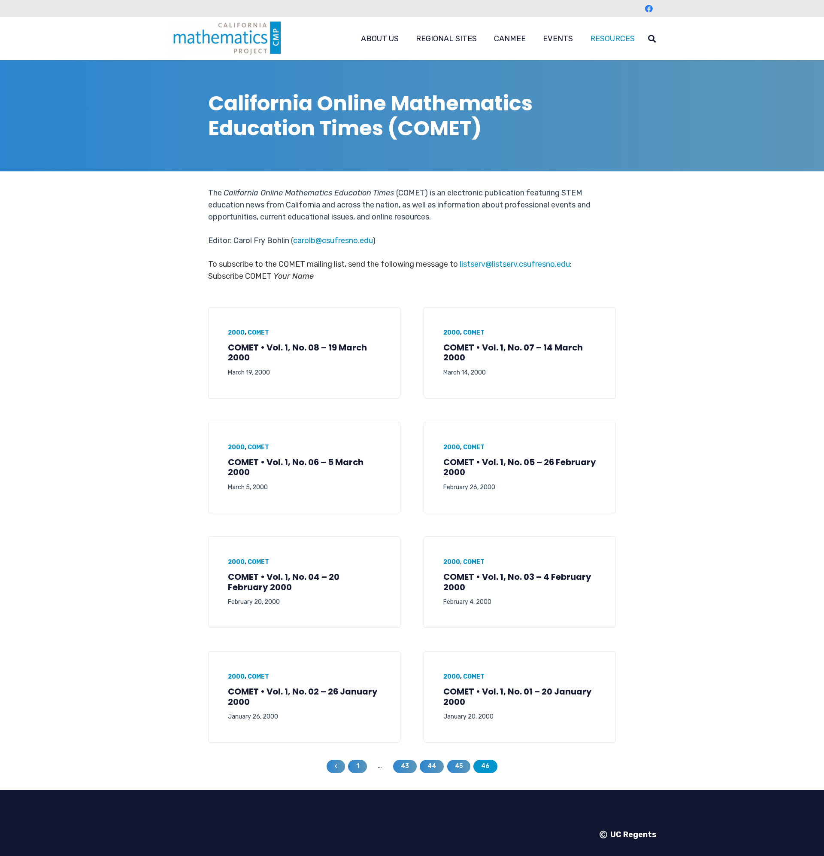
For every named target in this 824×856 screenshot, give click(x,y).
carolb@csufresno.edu (333, 240)
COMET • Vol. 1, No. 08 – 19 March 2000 (297, 352)
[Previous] (336, 766)
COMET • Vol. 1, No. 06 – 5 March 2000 (296, 467)
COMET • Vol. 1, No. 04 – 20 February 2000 (283, 582)
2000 (236, 332)
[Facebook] (649, 8)
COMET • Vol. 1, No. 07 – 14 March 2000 (513, 352)
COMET (258, 332)
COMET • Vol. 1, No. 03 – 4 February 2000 (517, 582)
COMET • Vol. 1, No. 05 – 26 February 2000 (519, 467)
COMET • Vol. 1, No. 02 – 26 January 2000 (303, 696)
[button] (406, 38)
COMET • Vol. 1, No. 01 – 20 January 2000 (517, 696)
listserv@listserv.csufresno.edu (515, 264)
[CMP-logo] (224, 38)
